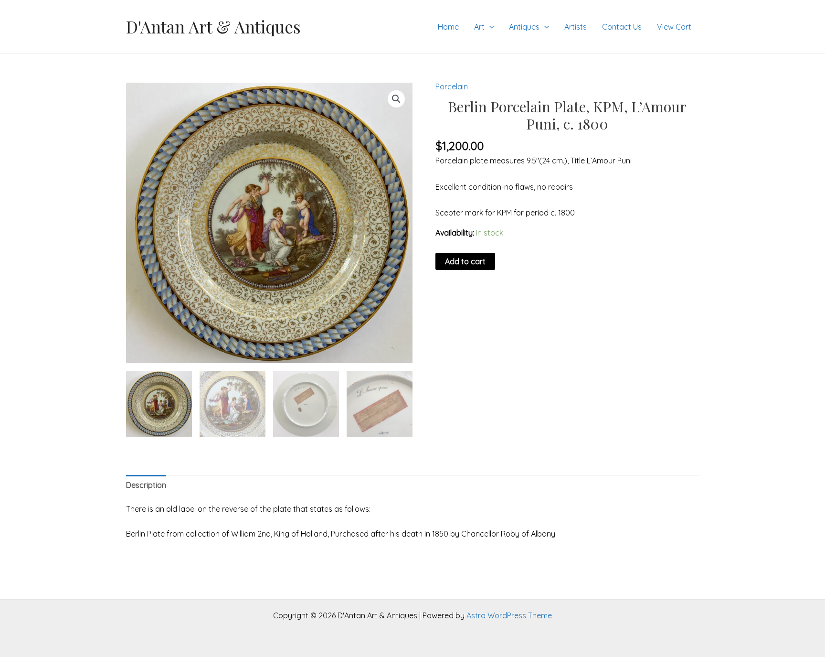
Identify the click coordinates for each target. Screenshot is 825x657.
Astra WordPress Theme (509, 615)
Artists (575, 27)
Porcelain (451, 86)
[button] (396, 99)
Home (448, 27)
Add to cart (465, 261)
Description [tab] (146, 485)
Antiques (524, 27)
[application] (489, 27)
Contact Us (622, 27)
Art (479, 27)
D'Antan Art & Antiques (213, 26)
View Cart (674, 27)
